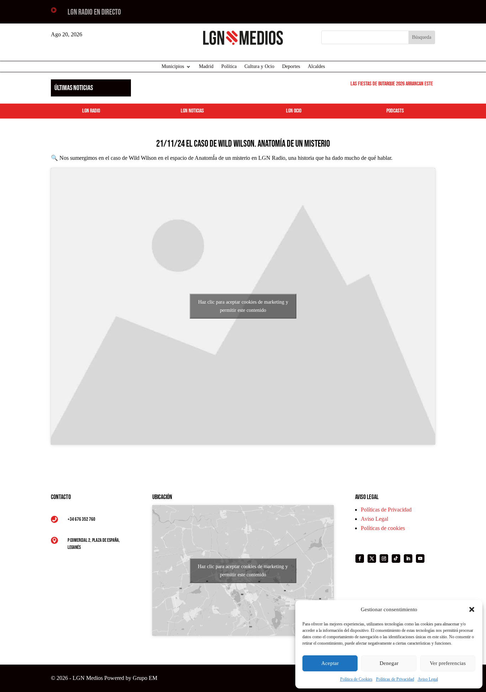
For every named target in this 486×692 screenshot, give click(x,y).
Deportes (291, 66)
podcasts (395, 111)
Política (229, 66)
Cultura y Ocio (259, 66)
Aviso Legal (428, 679)
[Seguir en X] (371, 558)
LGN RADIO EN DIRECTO (94, 12)
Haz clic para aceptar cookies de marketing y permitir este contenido (243, 306)
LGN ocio (293, 111)
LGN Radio (91, 111)
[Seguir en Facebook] (359, 558)
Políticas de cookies (383, 528)
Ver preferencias (448, 663)
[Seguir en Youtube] (420, 558)
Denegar (389, 663)
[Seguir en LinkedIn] (408, 558)
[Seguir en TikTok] (396, 558)
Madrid (206, 66)
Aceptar (330, 663)
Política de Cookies (356, 679)
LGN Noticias (192, 111)
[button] (471, 609)
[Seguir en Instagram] (384, 558)
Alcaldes (316, 66)
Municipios (173, 66)
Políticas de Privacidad (395, 679)
